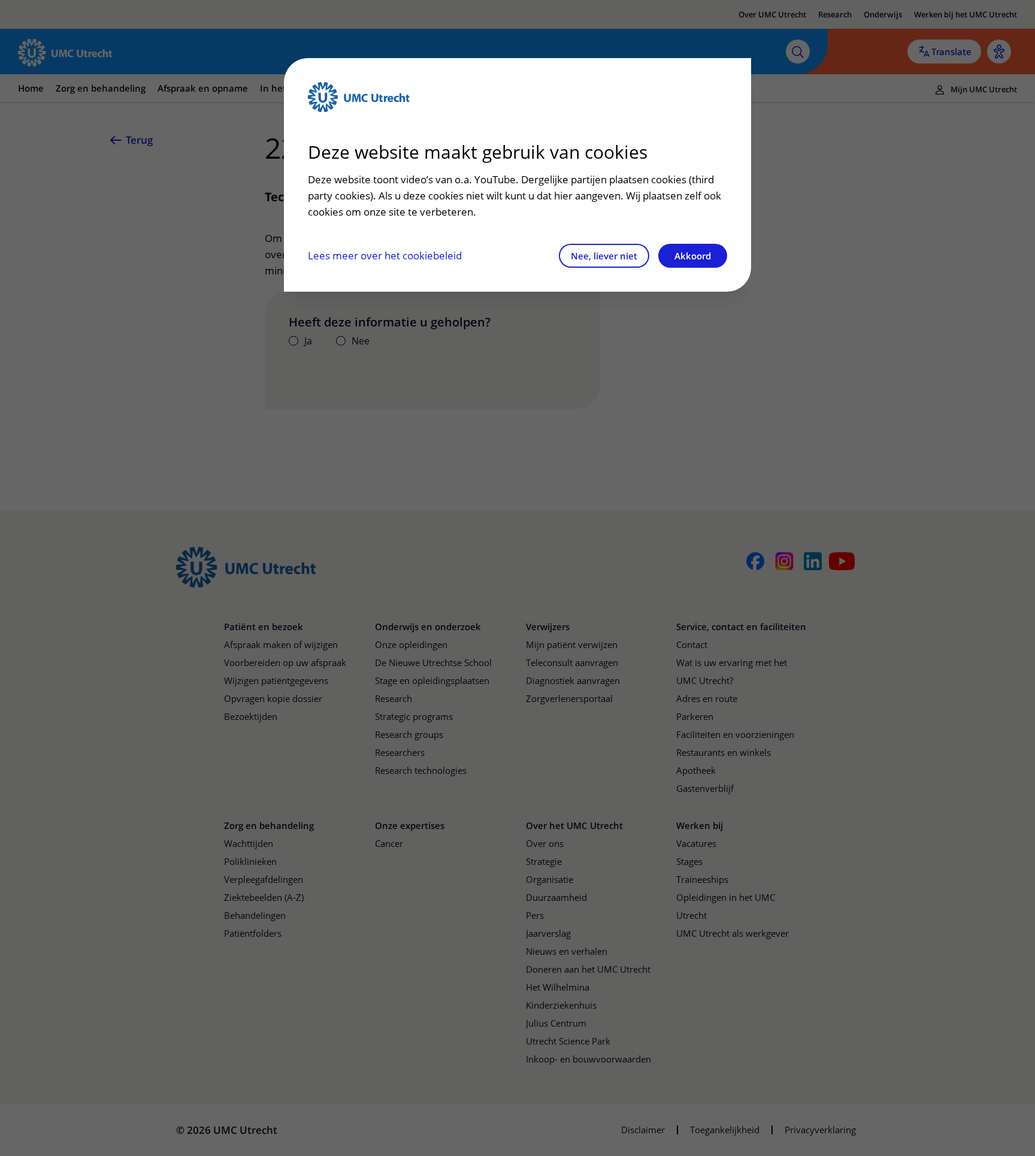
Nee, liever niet (604, 256)
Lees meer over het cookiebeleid (385, 255)
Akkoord (692, 256)
